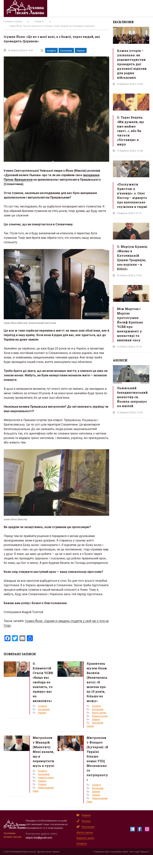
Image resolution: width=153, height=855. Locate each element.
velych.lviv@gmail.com (39, 837)
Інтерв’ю (81, 843)
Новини (81, 50)
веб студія (134, 851)
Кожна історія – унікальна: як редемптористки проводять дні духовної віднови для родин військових (132, 64)
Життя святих (99, 712)
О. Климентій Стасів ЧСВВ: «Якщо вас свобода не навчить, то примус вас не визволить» (43, 682)
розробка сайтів (120, 851)
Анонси (86, 821)
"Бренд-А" (144, 851)
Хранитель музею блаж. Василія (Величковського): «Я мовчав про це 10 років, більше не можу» (97, 682)
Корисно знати (100, 716)
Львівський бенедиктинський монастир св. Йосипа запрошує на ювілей (132, 397)
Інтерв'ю (51, 50)
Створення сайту (101, 851)
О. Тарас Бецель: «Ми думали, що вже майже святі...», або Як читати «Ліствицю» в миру (130, 130)
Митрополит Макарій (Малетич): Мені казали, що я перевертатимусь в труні (43, 752)
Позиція (42, 784)
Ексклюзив (66, 50)
